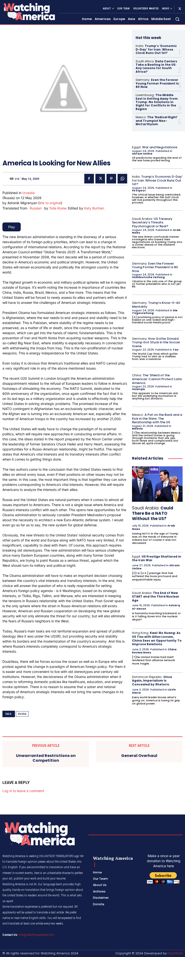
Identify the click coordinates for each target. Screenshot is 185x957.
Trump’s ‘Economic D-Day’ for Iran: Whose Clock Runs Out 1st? (156, 49)
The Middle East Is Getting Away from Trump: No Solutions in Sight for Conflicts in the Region (157, 102)
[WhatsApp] (122, 178)
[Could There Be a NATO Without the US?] (157, 484)
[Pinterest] (111, 178)
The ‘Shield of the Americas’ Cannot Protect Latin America (157, 379)
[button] (177, 19)
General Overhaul (139, 755)
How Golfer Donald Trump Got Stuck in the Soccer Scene (156, 342)
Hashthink (175, 953)
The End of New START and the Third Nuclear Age (155, 596)
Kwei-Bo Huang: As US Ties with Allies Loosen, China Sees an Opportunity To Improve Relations (157, 638)
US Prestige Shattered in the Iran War (156, 558)
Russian (36, 208)
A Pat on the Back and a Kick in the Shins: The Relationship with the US (157, 418)
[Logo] (28, 11)
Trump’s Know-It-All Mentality (156, 304)
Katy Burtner (94, 208)
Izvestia (28, 193)
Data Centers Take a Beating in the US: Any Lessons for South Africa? (156, 66)
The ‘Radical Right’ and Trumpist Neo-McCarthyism (157, 120)
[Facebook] (89, 178)
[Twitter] (180, 9)
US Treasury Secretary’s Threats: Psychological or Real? (152, 222)
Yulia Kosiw (57, 208)
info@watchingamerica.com (36, 935)
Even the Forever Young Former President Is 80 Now (157, 83)
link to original (50, 203)
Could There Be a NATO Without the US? (152, 513)
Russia (22, 714)
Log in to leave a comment (23, 791)
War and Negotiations (159, 147)
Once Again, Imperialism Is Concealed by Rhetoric (152, 680)
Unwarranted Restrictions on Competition (46, 757)
